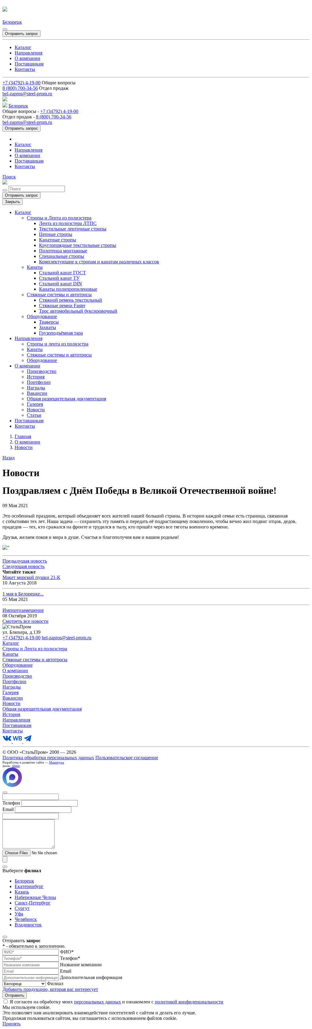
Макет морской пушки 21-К (31, 577)
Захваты (47, 327)
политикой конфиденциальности (189, 1001)
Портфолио (39, 382)
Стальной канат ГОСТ (62, 272)
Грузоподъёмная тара (61, 332)
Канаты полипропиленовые (68, 289)
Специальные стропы (61, 256)
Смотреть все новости (25, 621)
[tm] (27, 741)
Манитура (56, 762)
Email (65, 971)
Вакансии (37, 393)
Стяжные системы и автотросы (59, 294)
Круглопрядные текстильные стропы (77, 245)
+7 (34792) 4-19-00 (21, 82)
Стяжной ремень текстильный (70, 300)
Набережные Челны (35, 897)
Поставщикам (29, 63)
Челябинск (26, 919)
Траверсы (49, 322)
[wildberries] (18, 741)
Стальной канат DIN (60, 283)
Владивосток (28, 924)
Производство (41, 371)
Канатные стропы (57, 239)
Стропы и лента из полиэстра (57, 343)
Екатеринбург (29, 886)
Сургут (22, 908)
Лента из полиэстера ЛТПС (68, 223)
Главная (23, 436)
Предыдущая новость (24, 561)
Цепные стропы (55, 234)
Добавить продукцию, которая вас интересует (50, 989)
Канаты (35, 267)
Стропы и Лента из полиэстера (59, 217)
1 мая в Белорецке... (23, 593)
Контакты (25, 69)
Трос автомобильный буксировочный (78, 311)
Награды (36, 387)
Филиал (55, 983)
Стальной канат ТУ (59, 278)
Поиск (9, 176)
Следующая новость (23, 566)
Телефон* (70, 958)
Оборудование (42, 316)
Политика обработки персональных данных (48, 757)
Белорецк (12, 22)
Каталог (23, 47)
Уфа (19, 913)
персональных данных (97, 1001)
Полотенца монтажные (63, 250)
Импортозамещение (23, 610)
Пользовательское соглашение (126, 757)
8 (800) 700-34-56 (20, 88)
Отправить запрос (21, 33)
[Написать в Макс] (12, 785)
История (35, 376)
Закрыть (12, 201)
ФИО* (67, 951)
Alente (16, 765)
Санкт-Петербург (33, 902)
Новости (36, 409)
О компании (27, 58)
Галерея (35, 404)
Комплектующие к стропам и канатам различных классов (99, 261)
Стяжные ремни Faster (62, 305)
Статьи (34, 415)
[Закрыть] (4, 29)
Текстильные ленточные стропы (72, 228)
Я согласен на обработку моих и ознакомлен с (116, 1001)
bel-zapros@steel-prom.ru (27, 93)
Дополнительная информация (91, 977)
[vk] (7, 741)
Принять (11, 1023)
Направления (28, 52)
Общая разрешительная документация (66, 398)
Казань (22, 891)
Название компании (81, 964)
